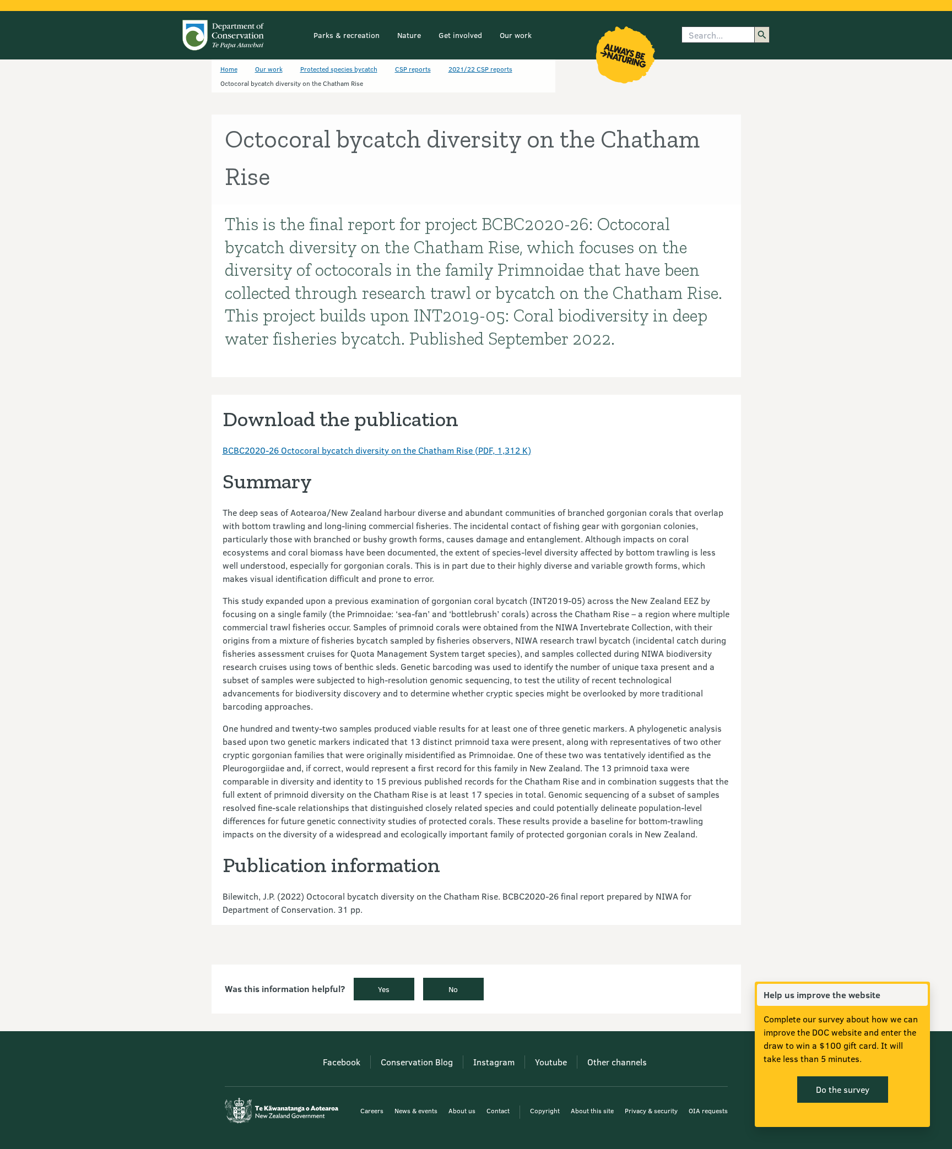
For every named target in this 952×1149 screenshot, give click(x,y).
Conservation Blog (417, 1062)
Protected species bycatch (338, 68)
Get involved (460, 35)
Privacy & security (651, 1110)
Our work (516, 35)
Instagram (494, 1062)
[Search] (762, 34)
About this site (592, 1110)
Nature (409, 35)
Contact (498, 1110)
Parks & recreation (346, 35)
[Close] (919, 994)
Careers (371, 1110)
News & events (415, 1110)
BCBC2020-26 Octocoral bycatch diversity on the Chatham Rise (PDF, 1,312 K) (377, 450)
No (453, 989)
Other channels (617, 1062)
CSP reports (413, 68)
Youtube (551, 1062)
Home (228, 68)
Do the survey (842, 1089)
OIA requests (708, 1110)
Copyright (545, 1110)
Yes (384, 989)
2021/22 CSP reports (480, 68)
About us (461, 1110)
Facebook (341, 1062)
